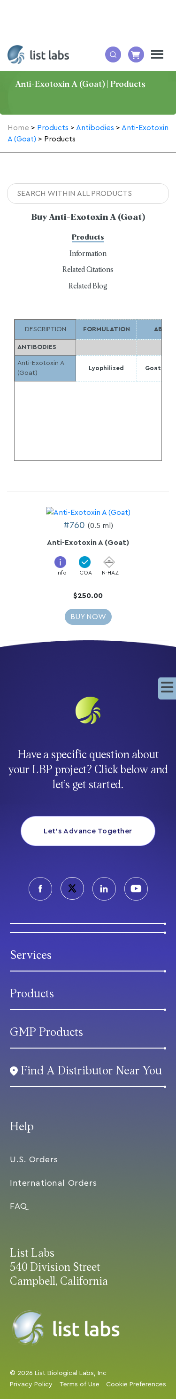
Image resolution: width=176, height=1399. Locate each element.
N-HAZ (110, 572)
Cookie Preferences (136, 1384)
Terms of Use (79, 1384)
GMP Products (46, 1032)
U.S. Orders (34, 1159)
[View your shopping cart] (136, 54)
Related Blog (88, 286)
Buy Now (88, 617)
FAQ (18, 1206)
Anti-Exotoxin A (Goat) (88, 542)
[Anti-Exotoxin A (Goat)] (88, 512)
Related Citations (88, 269)
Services (31, 955)
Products (88, 237)
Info (61, 572)
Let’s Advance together (88, 831)
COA (85, 572)
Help (22, 1127)
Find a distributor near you (91, 1071)
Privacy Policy (31, 1384)
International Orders (53, 1183)
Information (88, 253)
